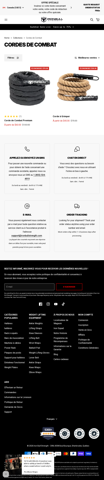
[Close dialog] (98, 218)
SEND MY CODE (27, 263)
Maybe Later (27, 271)
